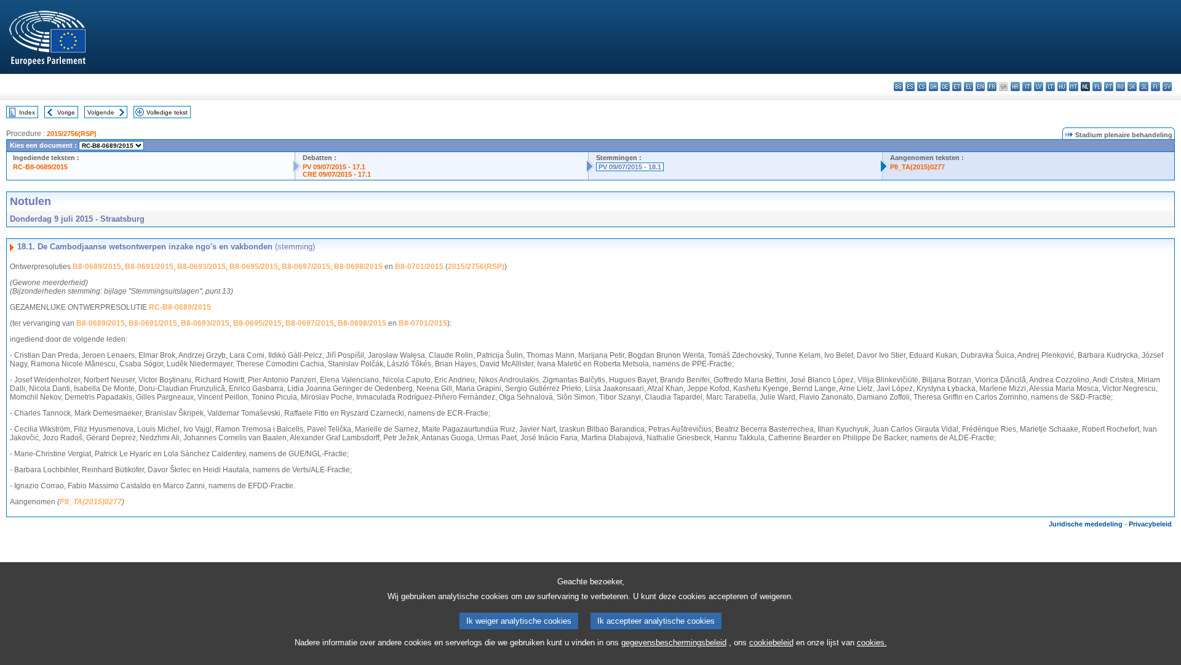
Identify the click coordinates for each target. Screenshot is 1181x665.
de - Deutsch (945, 86)
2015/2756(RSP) (72, 133)
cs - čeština (921, 86)
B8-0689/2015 (97, 266)
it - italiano (1027, 86)
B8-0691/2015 (149, 266)
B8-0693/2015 (201, 266)
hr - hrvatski (1015, 86)
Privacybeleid (1150, 524)
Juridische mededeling (1086, 524)
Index (27, 112)
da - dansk (933, 86)
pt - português (1108, 86)
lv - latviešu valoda (1038, 86)
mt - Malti (1073, 86)
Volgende (100, 112)
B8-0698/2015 (358, 266)
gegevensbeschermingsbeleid (673, 642)
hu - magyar (1062, 86)
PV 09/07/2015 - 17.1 (334, 167)
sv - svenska (1167, 86)
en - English (980, 86)
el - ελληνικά (968, 86)
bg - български (898, 86)
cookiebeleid (771, 642)
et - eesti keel (956, 86)
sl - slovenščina (1143, 86)
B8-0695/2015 (253, 266)
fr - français (991, 86)
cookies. (872, 642)
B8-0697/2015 (306, 266)
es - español (910, 86)
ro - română (1120, 86)
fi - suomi (1155, 86)
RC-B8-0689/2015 (40, 167)
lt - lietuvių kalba (1050, 86)
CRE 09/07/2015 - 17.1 (337, 174)
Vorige (66, 112)
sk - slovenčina (1132, 86)
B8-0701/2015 (419, 266)
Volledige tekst (167, 112)
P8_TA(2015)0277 (917, 167)
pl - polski (1097, 86)
